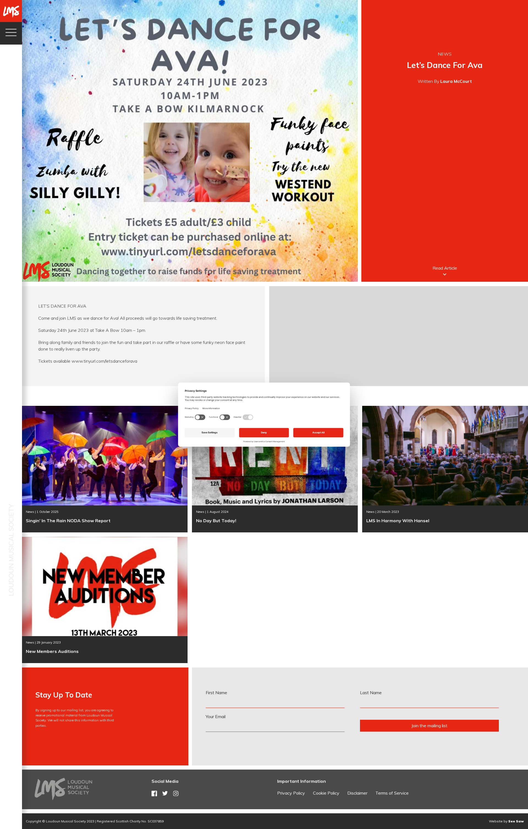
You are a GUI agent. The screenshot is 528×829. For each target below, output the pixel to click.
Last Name (371, 692)
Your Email (216, 716)
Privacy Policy (291, 793)
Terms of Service (392, 793)
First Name (216, 692)
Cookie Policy (326, 793)
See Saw (516, 821)
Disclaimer (357, 793)
